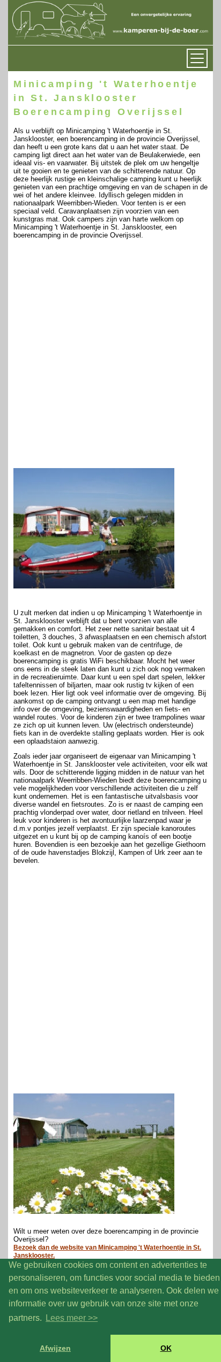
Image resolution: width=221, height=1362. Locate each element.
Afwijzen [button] (55, 1348)
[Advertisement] (110, 356)
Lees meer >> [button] (72, 1317)
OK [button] (166, 1348)
